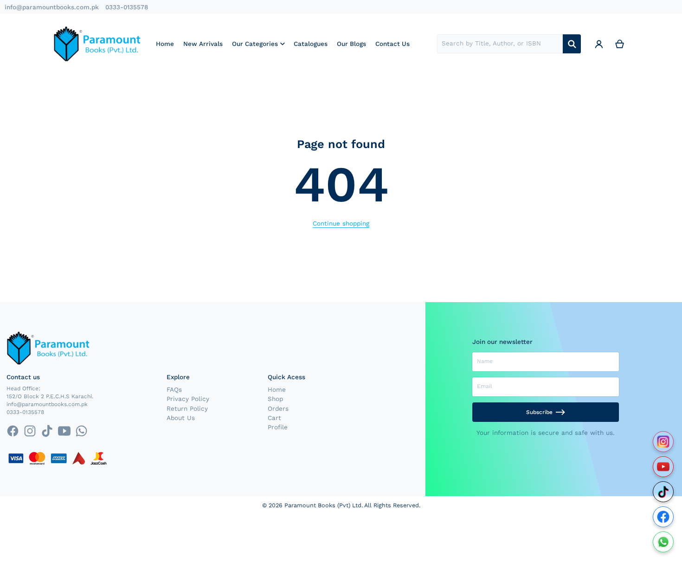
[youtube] (64, 431)
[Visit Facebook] (663, 516)
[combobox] (500, 43)
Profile (278, 427)
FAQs (174, 389)
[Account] (599, 43)
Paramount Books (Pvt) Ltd (322, 505)
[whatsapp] (81, 431)
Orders (278, 408)
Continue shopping (341, 223)
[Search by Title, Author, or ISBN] (572, 43)
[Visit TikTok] (663, 491)
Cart (274, 417)
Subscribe (539, 412)
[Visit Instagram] (663, 441)
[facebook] (12, 431)
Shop (275, 398)
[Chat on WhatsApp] (663, 541)
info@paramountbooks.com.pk (52, 7)
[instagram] (30, 431)
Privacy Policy (188, 398)
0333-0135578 (126, 7)
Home (277, 389)
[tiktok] (47, 431)
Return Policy (187, 408)
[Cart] (620, 43)
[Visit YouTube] (663, 466)
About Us (181, 417)
